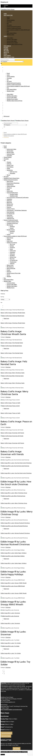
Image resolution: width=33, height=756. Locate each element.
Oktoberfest (10, 205)
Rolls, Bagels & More (11, 33)
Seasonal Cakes (11, 154)
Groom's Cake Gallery (12, 284)
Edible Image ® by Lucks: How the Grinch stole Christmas (16, 463)
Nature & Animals (11, 268)
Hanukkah (12, 255)
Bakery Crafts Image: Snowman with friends (12, 433)
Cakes (8, 18)
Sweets (8, 234)
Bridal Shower (10, 184)
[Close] (1, 326)
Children (9, 239)
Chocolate (9, 21)
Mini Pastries (10, 225)
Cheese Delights (11, 20)
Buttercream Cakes (11, 149)
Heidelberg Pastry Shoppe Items (11, 178)
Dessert (12, 228)
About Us (6, 52)
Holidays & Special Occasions (14, 26)
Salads (8, 168)
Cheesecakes (10, 150)
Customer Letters (9, 57)
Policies (6, 47)
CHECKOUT (6, 5)
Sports (8, 274)
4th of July (12, 244)
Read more (6, 318)
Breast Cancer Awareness (13, 183)
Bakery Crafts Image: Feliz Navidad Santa (12, 343)
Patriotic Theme (11, 208)
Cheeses (9, 162)
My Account (6, 116)
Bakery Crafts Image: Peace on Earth (10, 403)
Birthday (12, 245)
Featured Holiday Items (12, 192)
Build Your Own (13, 171)
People (8, 270)
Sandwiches (10, 170)
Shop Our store (8, 15)
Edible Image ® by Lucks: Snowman (10, 613)
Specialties (9, 155)
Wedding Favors (10, 287)
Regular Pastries (11, 229)
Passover (9, 207)
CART (5, 6)
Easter (8, 189)
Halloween (9, 200)
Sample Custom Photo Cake (13, 273)
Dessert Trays (10, 165)
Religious (9, 271)
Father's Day (10, 191)
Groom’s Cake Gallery (12, 41)
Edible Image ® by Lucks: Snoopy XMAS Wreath (13, 583)
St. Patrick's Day (10, 213)
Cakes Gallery (10, 38)
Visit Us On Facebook (6, 733)
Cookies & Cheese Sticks (13, 221)
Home (5, 13)
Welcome (6, 50)
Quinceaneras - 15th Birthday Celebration (17, 210)
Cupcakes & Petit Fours (12, 223)
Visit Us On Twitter (5, 736)
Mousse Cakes (10, 152)
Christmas (9, 187)
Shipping (6, 49)
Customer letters (11, 283)
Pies (8, 31)
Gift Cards (9, 25)
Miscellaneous (10, 266)
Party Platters (10, 167)
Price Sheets (7, 46)
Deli (8, 23)
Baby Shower (10, 181)
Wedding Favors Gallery (12, 42)
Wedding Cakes (10, 34)
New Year (12, 258)
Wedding (9, 276)
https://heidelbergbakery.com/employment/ (11, 709)
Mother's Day (10, 204)
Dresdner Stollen (14, 194)
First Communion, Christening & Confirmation (18, 197)
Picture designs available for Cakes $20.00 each (18, 29)
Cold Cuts (9, 163)
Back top (3, 754)
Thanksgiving (10, 216)
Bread (8, 17)
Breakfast (12, 226)
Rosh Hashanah (10, 212)
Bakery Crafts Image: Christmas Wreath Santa (13, 312)
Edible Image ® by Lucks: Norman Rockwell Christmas (15, 523)
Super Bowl (9, 215)
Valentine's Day (10, 218)
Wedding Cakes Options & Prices (14, 44)
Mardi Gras (9, 202)
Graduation (9, 199)
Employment (7, 55)
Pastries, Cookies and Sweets (14, 28)
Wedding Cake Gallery (12, 39)
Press (5, 54)
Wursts (8, 175)
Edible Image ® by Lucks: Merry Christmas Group (14, 493)
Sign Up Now (17, 748)
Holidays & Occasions (9, 135)
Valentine (12, 263)
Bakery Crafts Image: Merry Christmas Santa (12, 373)
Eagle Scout (10, 241)
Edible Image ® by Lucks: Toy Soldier (11, 643)
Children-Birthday (11, 186)
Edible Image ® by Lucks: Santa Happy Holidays (13, 553)
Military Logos (10, 265)
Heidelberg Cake (14, 196)
